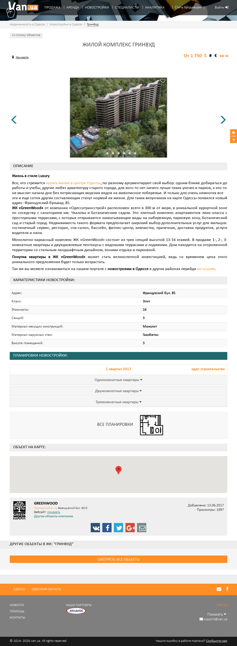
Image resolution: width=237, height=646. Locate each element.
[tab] (118, 380)
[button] (188, 7)
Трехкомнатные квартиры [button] (117, 402)
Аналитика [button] (155, 7)
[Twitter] (118, 527)
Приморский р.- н (45, 508)
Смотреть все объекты (118, 559)
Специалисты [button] (127, 7)
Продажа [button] (52, 7)
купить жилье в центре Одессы (73, 183)
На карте (21, 58)
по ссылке (206, 269)
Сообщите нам (216, 641)
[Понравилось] (162, 81)
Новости (17, 605)
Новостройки (97, 7)
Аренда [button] (72, 7)
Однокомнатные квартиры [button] (117, 380)
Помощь (17, 611)
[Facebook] (107, 527)
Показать (215, 614)
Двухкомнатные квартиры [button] (117, 391)
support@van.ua (215, 619)
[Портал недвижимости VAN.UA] (20, 9)
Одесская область (46, 589)
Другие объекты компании (53, 516)
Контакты (17, 617)
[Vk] (95, 527)
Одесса (19, 589)
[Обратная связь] (141, 527)
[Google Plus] (130, 527)
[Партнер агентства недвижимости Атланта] (76, 611)
